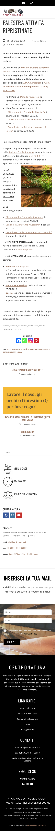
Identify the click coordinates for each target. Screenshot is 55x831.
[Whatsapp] (24, 340)
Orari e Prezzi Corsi (27, 713)
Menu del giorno (27, 708)
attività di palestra (29, 349)
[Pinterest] (36, 340)
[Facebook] (18, 340)
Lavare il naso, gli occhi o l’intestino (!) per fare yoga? (27, 419)
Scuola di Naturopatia (27, 719)
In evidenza (40, 41)
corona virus (44, 349)
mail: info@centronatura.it (27, 747)
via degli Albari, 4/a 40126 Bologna (23, 554)
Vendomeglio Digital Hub (36, 825)
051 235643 (11, 548)
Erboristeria (27, 431)
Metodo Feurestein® (30, 97)
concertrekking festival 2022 (27, 370)
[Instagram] (30, 340)
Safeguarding (27, 729)
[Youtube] (19, 515)
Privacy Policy (30, 634)
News (27, 724)
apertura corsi (13, 349)
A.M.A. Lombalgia (32, 83)
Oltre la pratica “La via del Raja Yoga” (27, 112)
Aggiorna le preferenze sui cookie (28, 802)
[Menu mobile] (50, 12)
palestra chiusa (15, 352)
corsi (5, 352)
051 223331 (22, 548)
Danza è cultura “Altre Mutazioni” (25, 119)
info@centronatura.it (17, 542)
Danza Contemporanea (27, 86)
